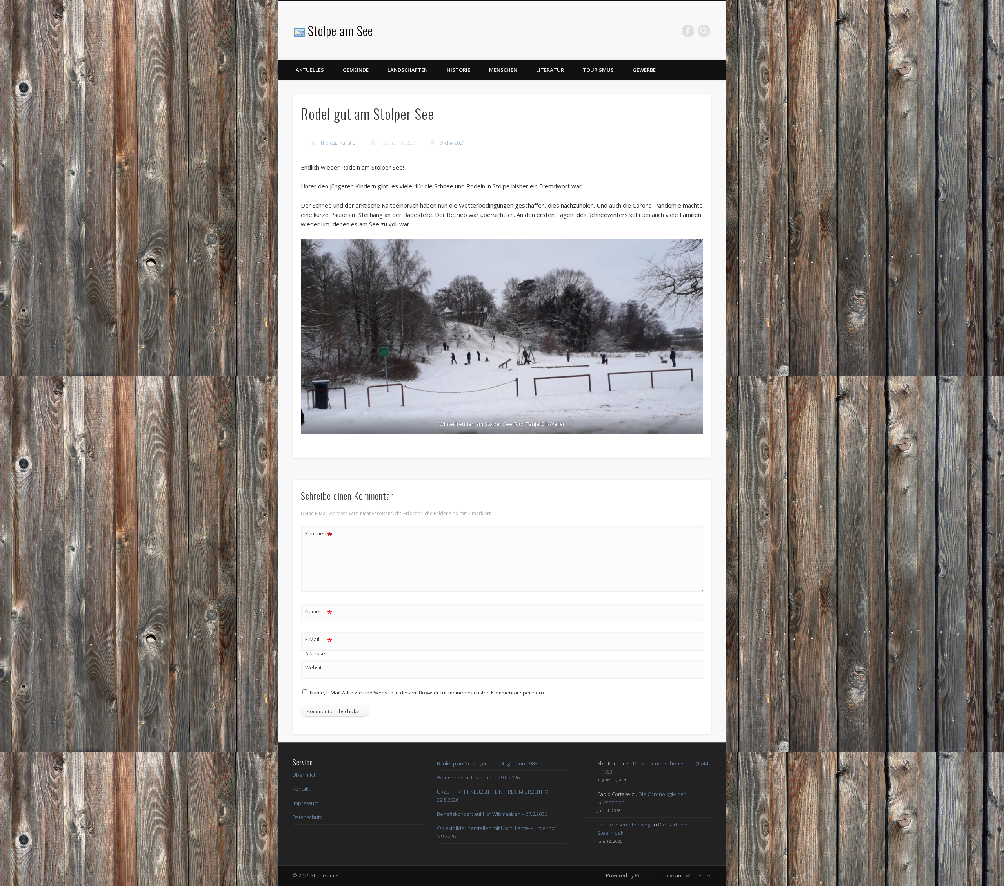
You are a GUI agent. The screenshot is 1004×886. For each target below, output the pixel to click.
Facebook (688, 31)
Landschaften (407, 69)
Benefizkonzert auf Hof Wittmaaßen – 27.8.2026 (492, 813)
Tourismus (598, 69)
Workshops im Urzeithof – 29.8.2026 (478, 777)
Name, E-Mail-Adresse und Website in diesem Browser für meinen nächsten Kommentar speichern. (427, 692)
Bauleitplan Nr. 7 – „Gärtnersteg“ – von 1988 (487, 763)
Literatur (550, 69)
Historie (458, 69)
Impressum (305, 802)
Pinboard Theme (654, 875)
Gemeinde (356, 69)
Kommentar (319, 535)
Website (315, 667)
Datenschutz (307, 817)
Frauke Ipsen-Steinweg (623, 824)
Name (318, 612)
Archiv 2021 (453, 142)
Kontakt (301, 788)
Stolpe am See (340, 30)
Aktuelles (310, 69)
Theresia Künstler (338, 142)
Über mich (305, 774)
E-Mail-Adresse (318, 646)
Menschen (503, 69)
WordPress (698, 875)
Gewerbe (644, 69)
